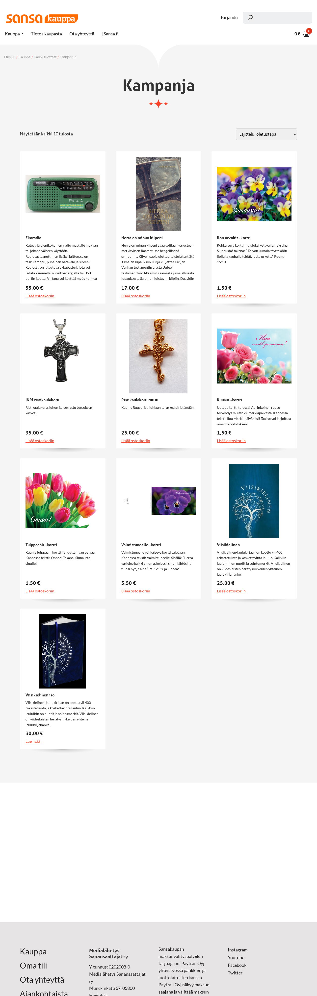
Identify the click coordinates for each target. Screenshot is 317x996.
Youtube (236, 957)
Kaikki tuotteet (45, 57)
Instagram (238, 949)
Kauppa (12, 33)
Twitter (235, 972)
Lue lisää (33, 741)
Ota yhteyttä (42, 980)
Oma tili (33, 966)
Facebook (237, 965)
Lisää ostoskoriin (40, 296)
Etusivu (9, 57)
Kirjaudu (229, 17)
